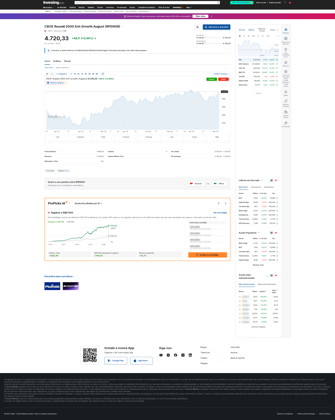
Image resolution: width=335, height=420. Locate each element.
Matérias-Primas (262, 30)
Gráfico (57, 61)
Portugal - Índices (61, 11)
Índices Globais (131, 11)
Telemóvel (205, 352)
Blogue (203, 347)
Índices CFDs (119, 11)
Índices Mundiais (90, 11)
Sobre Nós (235, 347)
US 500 (241, 76)
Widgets (204, 363)
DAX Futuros (244, 64)
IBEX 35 (242, 72)
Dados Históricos (62, 68)
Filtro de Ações (164, 7)
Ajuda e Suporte (238, 358)
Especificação (144, 11)
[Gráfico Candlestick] (47, 74)
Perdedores (269, 187)
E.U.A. (67, 171)
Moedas (242, 30)
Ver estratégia (220, 213)
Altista (221, 183)
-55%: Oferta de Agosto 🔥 (242, 3)
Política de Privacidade (306, 414)
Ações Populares (247, 232)
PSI (240, 60)
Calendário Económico (146, 7)
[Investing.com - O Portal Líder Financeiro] (53, 2)
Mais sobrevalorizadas (267, 284)
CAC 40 (242, 68)
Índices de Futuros (105, 11)
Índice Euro (243, 85)
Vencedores (256, 187)
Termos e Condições (285, 414)
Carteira (203, 358)
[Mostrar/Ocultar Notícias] (102, 74)
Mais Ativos (243, 187)
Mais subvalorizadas (247, 284)
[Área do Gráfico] (52, 74)
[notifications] (285, 2)
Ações (272, 30)
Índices (48, 11)
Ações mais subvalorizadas (247, 276)
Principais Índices (76, 11)
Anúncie (234, 352)
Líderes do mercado (249, 180)
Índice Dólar (243, 81)
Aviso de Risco (325, 414)
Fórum (67, 61)
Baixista (198, 183)
